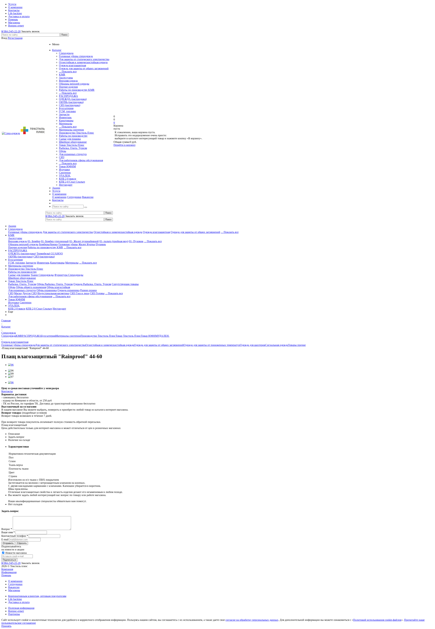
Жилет (83, 244)
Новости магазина (16, 552)
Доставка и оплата (19, 602)
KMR (62, 74)
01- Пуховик (136, 241)
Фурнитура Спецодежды (68, 275)
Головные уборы (68, 244)
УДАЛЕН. (65, 175)
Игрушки (64, 169)
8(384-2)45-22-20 (11, 31)
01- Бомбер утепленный (55, 241)
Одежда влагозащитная (72, 65)
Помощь (6, 575)
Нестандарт (65, 184)
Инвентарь (65, 117)
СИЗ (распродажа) (69, 105)
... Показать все (68, 71)
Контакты (7, 391)
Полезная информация (21, 608)
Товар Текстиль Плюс (71, 145)
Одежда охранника (68, 290)
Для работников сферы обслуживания (81, 160)
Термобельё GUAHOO (50, 253)
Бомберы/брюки (48, 244)
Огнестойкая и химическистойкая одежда (83, 62)
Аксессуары (66, 77)
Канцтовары (66, 120)
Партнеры (14, 614)
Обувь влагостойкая (58, 287)
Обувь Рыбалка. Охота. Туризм (55, 284)
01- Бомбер (34, 241)
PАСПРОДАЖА (68, 96)
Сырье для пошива (70, 138)
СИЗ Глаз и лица (79, 293)
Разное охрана (88, 290)
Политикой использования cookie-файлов (377, 619)
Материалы (65, 123)
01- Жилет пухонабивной (84, 241)
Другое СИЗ (29, 293)
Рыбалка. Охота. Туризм (73, 148)
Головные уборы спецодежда (76, 56)
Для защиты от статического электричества (84, 59)
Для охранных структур (73, 154)
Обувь (62, 151)
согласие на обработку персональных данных (251, 619)
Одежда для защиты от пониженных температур (212, 345)
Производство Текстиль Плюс (76, 132)
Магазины (14, 590)
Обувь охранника (47, 290)
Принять (6, 626)
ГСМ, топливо (67, 111)
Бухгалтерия (66, 108)
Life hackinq (15, 599)
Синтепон (65, 172)
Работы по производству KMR (76, 89)
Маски (18, 293)
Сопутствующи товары (125, 284)
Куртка (91, 244)
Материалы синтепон (71, 129)
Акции (12, 226)
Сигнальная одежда (276, 345)
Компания (7, 569)
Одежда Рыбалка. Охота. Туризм (92, 284)
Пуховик (101, 244)
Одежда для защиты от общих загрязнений (84, 68)
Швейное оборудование (73, 141)
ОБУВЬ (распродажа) (71, 102)
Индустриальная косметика (53, 293)
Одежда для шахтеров (252, 345)
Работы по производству (73, 135)
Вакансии (87, 197)
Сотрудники (74, 197)
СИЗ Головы (97, 293)
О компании (59, 197)
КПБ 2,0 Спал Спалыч (72, 181)
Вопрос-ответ (16, 611)
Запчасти (64, 114)
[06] (11, 364)
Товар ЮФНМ (67, 166)
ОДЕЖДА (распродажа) (73, 99)
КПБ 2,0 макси (67, 178)
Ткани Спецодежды (42, 275)
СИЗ (61, 157)
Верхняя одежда (68, 80)
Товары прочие (297, 345)
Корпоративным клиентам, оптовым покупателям (37, 596)
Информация (8, 572)
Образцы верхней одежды (74, 83)
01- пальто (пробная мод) (113, 241)
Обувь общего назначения (31, 287)
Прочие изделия (68, 86)
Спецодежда (66, 53)
